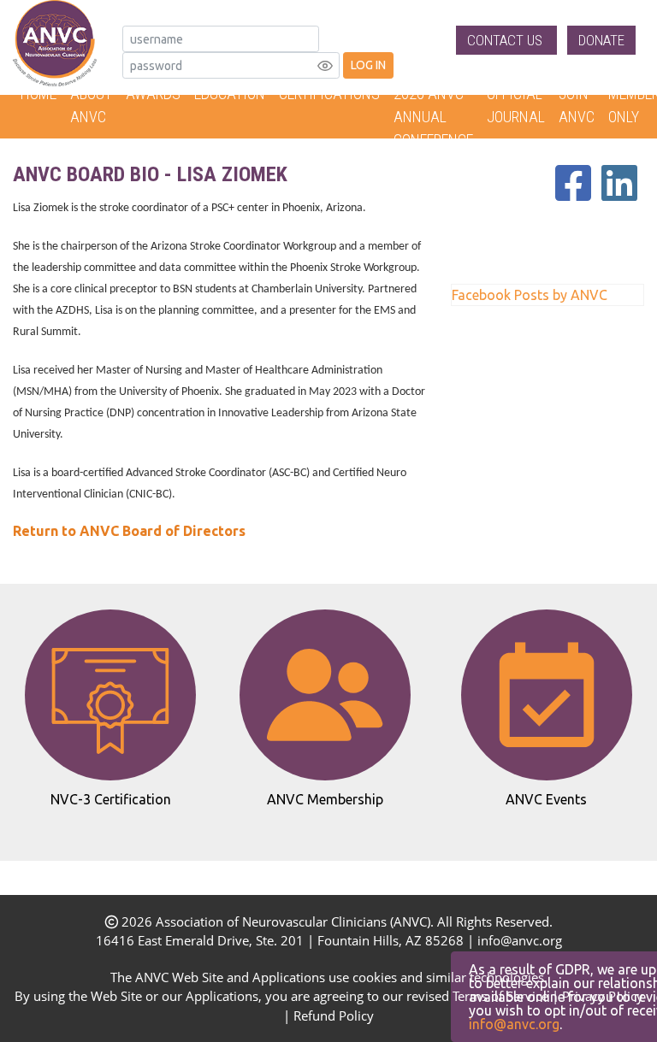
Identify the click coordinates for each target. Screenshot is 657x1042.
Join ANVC (577, 105)
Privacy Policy (602, 995)
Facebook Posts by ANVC (529, 295)
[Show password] (325, 65)
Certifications (329, 94)
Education (229, 94)
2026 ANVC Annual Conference (433, 117)
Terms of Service (500, 995)
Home (38, 94)
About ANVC (91, 105)
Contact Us (506, 40)
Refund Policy (333, 1015)
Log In (368, 65)
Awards (153, 94)
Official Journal (516, 105)
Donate (601, 40)
